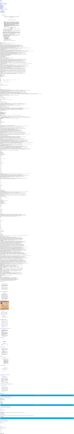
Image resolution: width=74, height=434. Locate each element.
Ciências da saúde (3, 10)
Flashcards (1, 5)
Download (1, 393)
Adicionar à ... (1, 8)
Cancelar (1, 433)
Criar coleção (1, 403)
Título (0, 398)
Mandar (3, 433)
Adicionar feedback (2, 416)
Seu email (1, 426)
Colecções (3, 5)
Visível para (1, 401)
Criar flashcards (5, 3)
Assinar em (1, 407)
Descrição (2, 399)
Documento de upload (2, 3)
